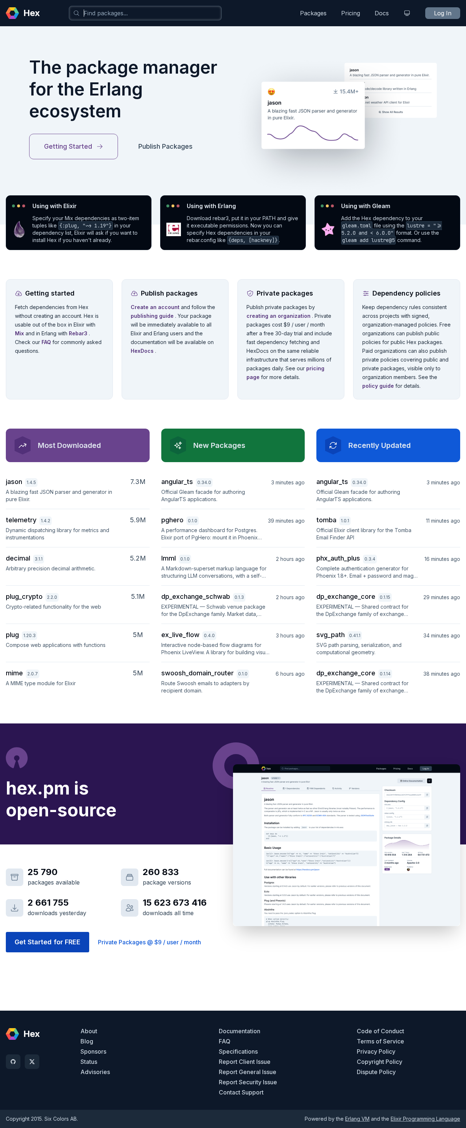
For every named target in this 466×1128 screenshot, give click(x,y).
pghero (172, 520)
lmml (168, 558)
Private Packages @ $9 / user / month (149, 942)
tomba (326, 520)
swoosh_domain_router (197, 673)
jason (14, 481)
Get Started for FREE (47, 942)
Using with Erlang (211, 206)
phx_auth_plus (338, 558)
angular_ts (177, 481)
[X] (32, 1061)
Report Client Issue (244, 1062)
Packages (313, 13)
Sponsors (93, 1051)
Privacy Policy (376, 1051)
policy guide (378, 386)
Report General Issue (247, 1072)
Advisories (95, 1072)
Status (88, 1062)
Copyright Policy (379, 1062)
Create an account (156, 307)
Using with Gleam (365, 206)
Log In (442, 13)
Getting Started (68, 146)
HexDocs (143, 351)
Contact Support (241, 1092)
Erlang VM (357, 1119)
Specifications (238, 1051)
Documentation (239, 1031)
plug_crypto (24, 596)
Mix (20, 333)
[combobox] (145, 13)
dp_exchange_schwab (195, 596)
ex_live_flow (180, 635)
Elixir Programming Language (425, 1119)
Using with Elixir (54, 206)
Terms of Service (380, 1041)
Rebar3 (79, 333)
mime (14, 673)
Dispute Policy (376, 1072)
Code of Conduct (380, 1031)
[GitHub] (13, 1061)
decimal (18, 558)
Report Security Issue (248, 1082)
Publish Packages (165, 146)
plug (12, 635)
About (88, 1031)
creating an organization (279, 316)
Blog (86, 1041)
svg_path (330, 635)
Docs (382, 13)
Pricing (350, 13)
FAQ (47, 342)
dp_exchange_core (345, 596)
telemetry (21, 520)
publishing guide (153, 316)
